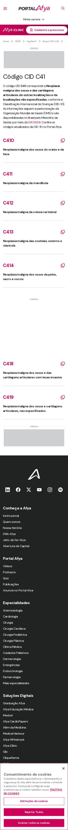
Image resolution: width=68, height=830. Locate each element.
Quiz (6, 578)
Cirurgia (8, 623)
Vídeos (7, 566)
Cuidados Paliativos (16, 653)
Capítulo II (31, 41)
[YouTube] (39, 489)
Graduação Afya (14, 703)
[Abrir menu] (5, 8)
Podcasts (9, 572)
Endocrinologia (12, 671)
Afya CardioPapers (15, 721)
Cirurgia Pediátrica (15, 635)
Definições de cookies (34, 801)
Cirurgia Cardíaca (14, 629)
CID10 (18, 41)
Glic (5, 752)
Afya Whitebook (13, 740)
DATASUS (35, 122)
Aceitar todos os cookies (34, 823)
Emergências (11, 665)
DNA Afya (9, 534)
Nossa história (12, 528)
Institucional (11, 516)
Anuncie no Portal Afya (18, 590)
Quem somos (11, 522)
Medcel (8, 715)
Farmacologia (11, 677)
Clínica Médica (12, 647)
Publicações (11, 584)
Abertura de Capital (16, 546)
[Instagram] (50, 489)
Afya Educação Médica (18, 709)
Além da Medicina (14, 727)
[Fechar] (63, 768)
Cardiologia (10, 616)
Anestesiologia (12, 610)
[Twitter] (28, 489)
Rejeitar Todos (34, 812)
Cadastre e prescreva (49, 30)
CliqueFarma (11, 758)
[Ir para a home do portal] (34, 8)
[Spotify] (60, 489)
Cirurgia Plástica (13, 641)
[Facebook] (18, 489)
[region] (34, 796)
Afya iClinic (10, 746)
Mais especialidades (16, 683)
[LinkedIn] (7, 489)
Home (6, 41)
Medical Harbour (14, 734)
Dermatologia (12, 659)
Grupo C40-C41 (50, 41)
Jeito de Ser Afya (14, 540)
